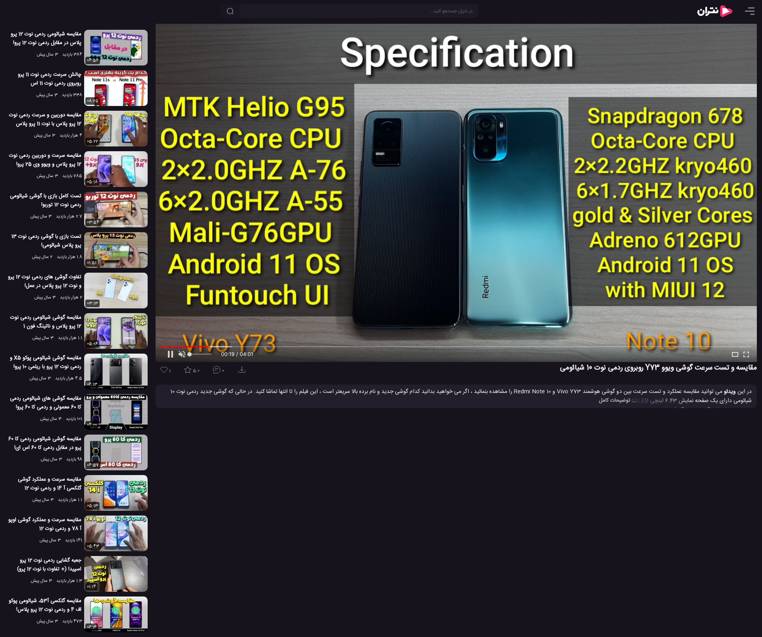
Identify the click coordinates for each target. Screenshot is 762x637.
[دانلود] (243, 372)
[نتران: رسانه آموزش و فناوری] (715, 11)
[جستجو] (230, 11)
